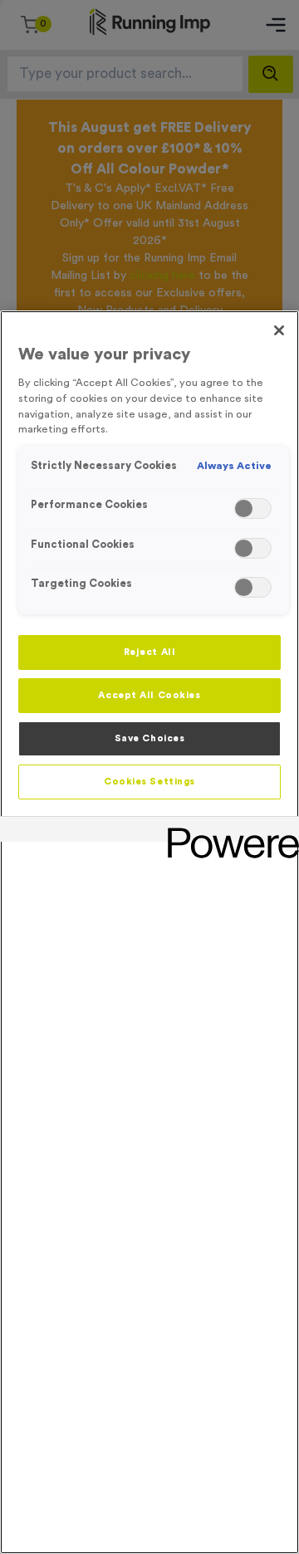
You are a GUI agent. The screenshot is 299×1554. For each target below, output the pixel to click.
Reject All (150, 652)
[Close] (279, 330)
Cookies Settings (149, 781)
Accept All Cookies (149, 695)
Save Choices (150, 738)
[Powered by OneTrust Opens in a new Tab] (227, 831)
